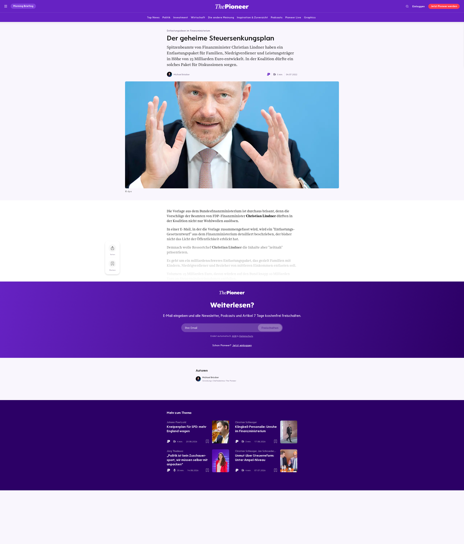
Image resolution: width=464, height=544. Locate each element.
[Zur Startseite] (232, 6)
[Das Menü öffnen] (5, 6)
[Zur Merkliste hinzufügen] (112, 264)
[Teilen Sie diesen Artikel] (112, 248)
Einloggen (418, 6)
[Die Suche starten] (407, 6)
